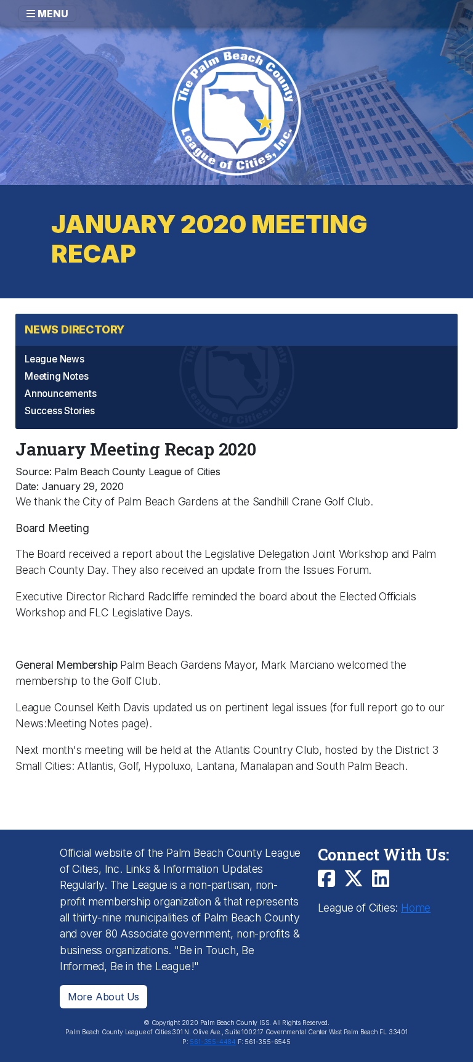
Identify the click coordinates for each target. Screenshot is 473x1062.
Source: (33, 471)
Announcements (60, 393)
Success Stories (60, 411)
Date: (27, 486)
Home (416, 907)
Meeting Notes (56, 376)
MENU (51, 13)
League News (54, 359)
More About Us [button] (103, 997)
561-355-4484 (213, 1042)
